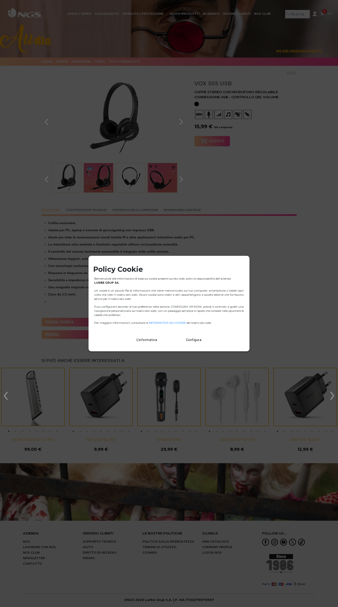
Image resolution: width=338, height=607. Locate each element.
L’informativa (147, 339)
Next (181, 121)
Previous (47, 121)
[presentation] (5, 394)
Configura (194, 339)
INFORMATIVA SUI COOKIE (167, 322)
